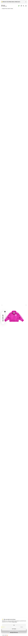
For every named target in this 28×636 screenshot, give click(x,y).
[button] (3, 318)
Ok (14, 625)
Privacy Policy (14, 621)
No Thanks (14, 628)
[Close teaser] (5, 311)
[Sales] (19, 6)
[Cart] (21, 5)
